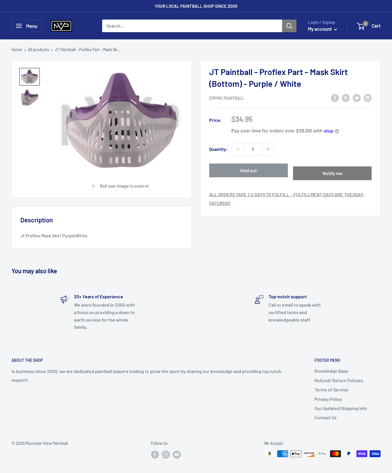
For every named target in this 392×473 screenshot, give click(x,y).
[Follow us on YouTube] (177, 454)
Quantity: (218, 149)
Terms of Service (331, 389)
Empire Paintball (226, 98)
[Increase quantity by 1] (268, 149)
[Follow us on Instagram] (166, 454)
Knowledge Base (331, 371)
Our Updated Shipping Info (341, 408)
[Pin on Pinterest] (346, 97)
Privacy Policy (328, 399)
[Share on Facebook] (335, 97)
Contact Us (326, 417)
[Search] (289, 26)
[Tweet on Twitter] (357, 97)
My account (320, 29)
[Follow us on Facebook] (155, 454)
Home (16, 49)
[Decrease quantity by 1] (238, 149)
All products (38, 49)
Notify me (332, 173)
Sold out (248, 170)
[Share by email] (368, 97)
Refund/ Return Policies (339, 380)
